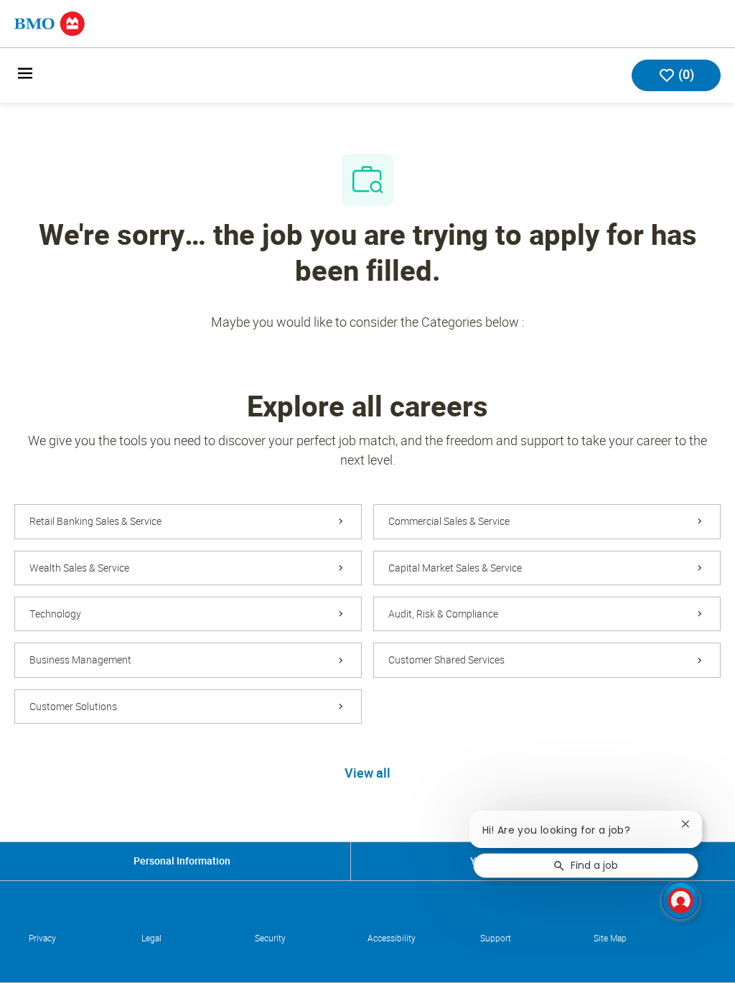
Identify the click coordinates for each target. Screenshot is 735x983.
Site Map (610, 938)
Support (495, 938)
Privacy (42, 938)
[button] (367, 774)
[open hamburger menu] (25, 75)
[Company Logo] (49, 23)
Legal (151, 938)
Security (270, 938)
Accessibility (392, 938)
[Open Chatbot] (680, 900)
